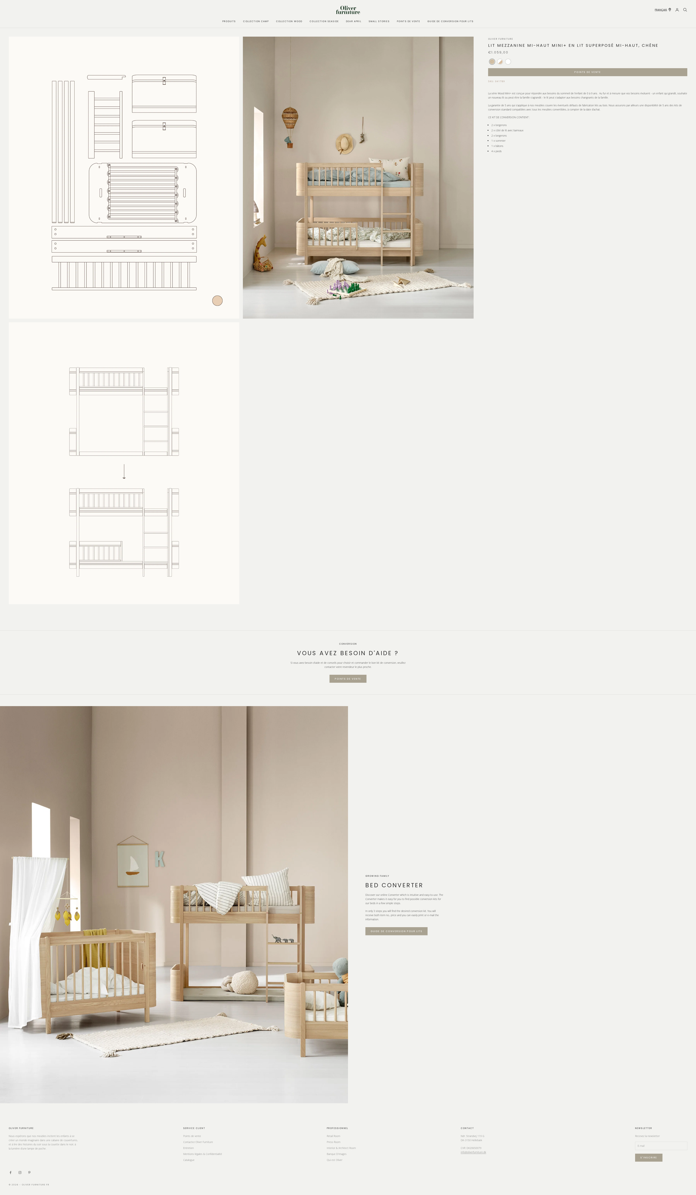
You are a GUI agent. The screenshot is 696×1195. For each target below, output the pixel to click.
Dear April (353, 21)
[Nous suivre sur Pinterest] (29, 1172)
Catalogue (188, 1160)
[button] (492, 61)
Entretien (188, 1148)
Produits (229, 21)
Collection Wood (289, 21)
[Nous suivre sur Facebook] (10, 1172)
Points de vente (192, 1136)
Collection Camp (256, 21)
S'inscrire (648, 1157)
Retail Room (333, 1136)
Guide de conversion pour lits (450, 21)
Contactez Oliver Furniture (198, 1142)
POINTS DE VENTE (408, 21)
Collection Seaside (324, 21)
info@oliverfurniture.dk (473, 1152)
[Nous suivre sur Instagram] (20, 1172)
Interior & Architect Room (341, 1148)
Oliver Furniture (500, 38)
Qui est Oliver (334, 1160)
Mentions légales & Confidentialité (202, 1154)
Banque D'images (337, 1154)
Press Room (333, 1142)
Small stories (379, 21)
